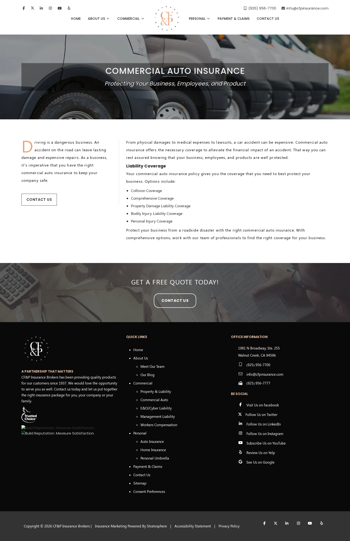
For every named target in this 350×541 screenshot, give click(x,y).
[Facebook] (23, 8)
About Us (97, 18)
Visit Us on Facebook (262, 405)
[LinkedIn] (41, 8)
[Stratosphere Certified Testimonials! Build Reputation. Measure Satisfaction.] (58, 427)
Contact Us (268, 18)
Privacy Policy (229, 526)
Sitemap (139, 483)
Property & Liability (155, 391)
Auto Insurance (152, 441)
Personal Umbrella (154, 458)
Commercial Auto (154, 399)
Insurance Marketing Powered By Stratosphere (131, 526)
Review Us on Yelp (260, 452)
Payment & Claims (234, 18)
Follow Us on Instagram (264, 433)
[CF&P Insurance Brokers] (167, 18)
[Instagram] (50, 8)
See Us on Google (260, 462)
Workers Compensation (158, 424)
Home (76, 18)
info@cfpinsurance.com (264, 374)
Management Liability (157, 416)
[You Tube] (59, 8)
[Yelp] (69, 8)
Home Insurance (153, 449)
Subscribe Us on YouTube (266, 443)
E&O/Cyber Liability (156, 408)
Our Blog (147, 374)
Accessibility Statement (193, 526)
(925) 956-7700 (258, 364)
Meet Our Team (152, 366)
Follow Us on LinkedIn (263, 424)
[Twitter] (32, 8)
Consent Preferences (149, 491)
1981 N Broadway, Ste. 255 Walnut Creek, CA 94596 (259, 352)
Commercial (128, 18)
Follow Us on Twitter (261, 414)
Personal (197, 18)
